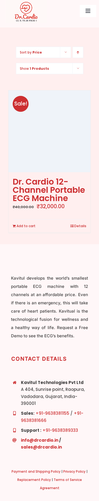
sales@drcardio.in (41, 447)
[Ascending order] (78, 52)
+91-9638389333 (60, 430)
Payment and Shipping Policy (36, 471)
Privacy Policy (74, 471)
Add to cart (25, 226)
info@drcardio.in (39, 440)
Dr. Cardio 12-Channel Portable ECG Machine (49, 190)
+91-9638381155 (52, 413)
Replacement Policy (34, 479)
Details (80, 226)
